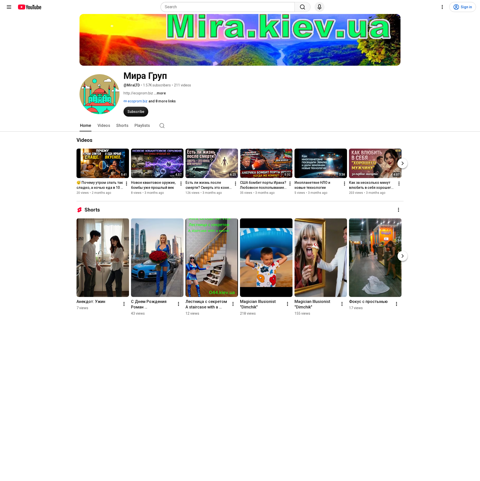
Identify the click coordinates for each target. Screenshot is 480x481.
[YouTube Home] (29, 7)
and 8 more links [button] (162, 101)
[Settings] (442, 7)
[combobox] (229, 7)
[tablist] (240, 126)
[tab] (86, 126)
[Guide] (9, 7)
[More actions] (127, 184)
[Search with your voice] (319, 7)
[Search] (302, 7)
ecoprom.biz (137, 101)
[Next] (403, 163)
